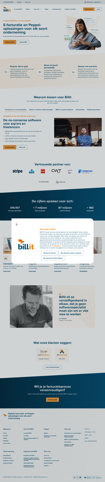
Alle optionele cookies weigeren (53, 258)
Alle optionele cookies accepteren (71, 253)
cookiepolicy (56, 246)
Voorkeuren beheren (49, 253)
